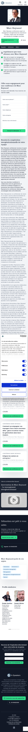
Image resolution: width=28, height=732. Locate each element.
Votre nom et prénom (8, 99)
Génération (6, 566)
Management (7, 572)
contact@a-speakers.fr (14, 718)
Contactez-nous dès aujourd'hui (14, 698)
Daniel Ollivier (19, 603)
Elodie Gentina (7, 603)
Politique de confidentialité (14, 722)
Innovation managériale (10, 569)
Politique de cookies (14, 723)
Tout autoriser (14, 385)
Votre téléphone (7, 110)
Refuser (14, 394)
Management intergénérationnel (12, 574)
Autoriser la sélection (14, 389)
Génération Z (15, 566)
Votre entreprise (7, 115)
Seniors (5, 577)
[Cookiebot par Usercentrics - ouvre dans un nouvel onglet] (20, 336)
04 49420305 (14, 702)
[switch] (24, 365)
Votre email (6, 104)
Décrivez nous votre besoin (9, 120)
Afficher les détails (19, 380)
